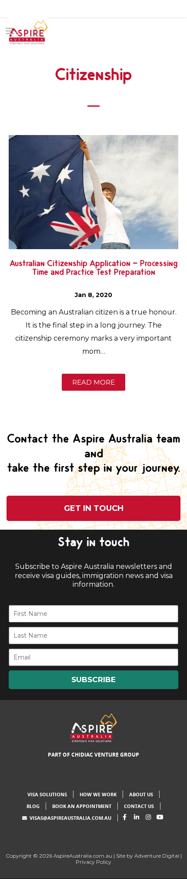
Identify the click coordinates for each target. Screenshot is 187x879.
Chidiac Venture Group (105, 754)
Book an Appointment (81, 806)
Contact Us (139, 806)
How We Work (98, 794)
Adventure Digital (156, 855)
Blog (33, 806)
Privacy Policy (93, 862)
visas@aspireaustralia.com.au (70, 818)
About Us (141, 794)
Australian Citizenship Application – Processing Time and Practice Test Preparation (93, 271)
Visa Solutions (47, 794)
